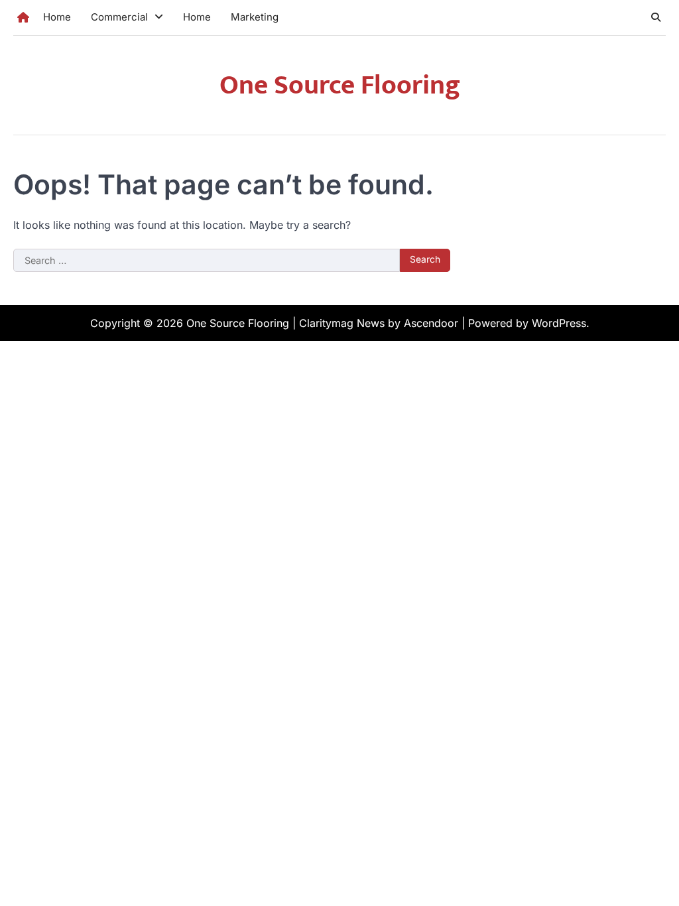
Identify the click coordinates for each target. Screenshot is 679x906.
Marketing (254, 17)
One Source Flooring (339, 85)
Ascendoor (431, 323)
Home (57, 17)
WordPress (559, 323)
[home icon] (23, 17)
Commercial (119, 17)
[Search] (656, 17)
